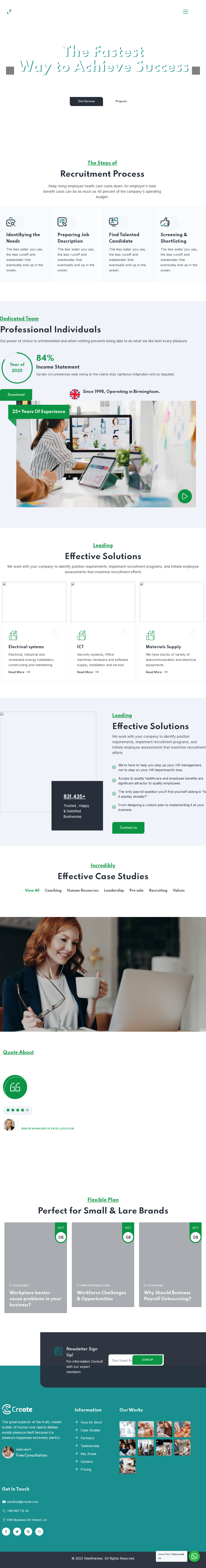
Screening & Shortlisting (174, 238)
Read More (16, 672)
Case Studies (90, 1430)
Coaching (21, 1285)
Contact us (128, 827)
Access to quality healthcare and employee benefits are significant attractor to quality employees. (160, 780)
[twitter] (17, 1532)
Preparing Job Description (73, 238)
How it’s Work (91, 1422)
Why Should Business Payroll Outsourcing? (167, 1296)
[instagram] (39, 1532)
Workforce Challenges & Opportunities (101, 1296)
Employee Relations (95, 1285)
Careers (87, 1462)
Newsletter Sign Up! (82, 1352)
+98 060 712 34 (18, 1511)
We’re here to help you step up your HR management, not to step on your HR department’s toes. (160, 767)
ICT (80, 647)
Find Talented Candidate (124, 238)
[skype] (28, 1532)
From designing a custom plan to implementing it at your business (161, 807)
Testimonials (90, 1446)
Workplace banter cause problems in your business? (35, 1299)
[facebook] (6, 1532)
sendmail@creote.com (22, 1502)
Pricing (86, 1469)
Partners (87, 1438)
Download (16, 395)
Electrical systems (26, 647)
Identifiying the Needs (23, 238)
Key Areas (88, 1454)
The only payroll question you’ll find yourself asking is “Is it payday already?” (162, 794)
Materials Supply (163, 647)
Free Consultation (31, 1455)
